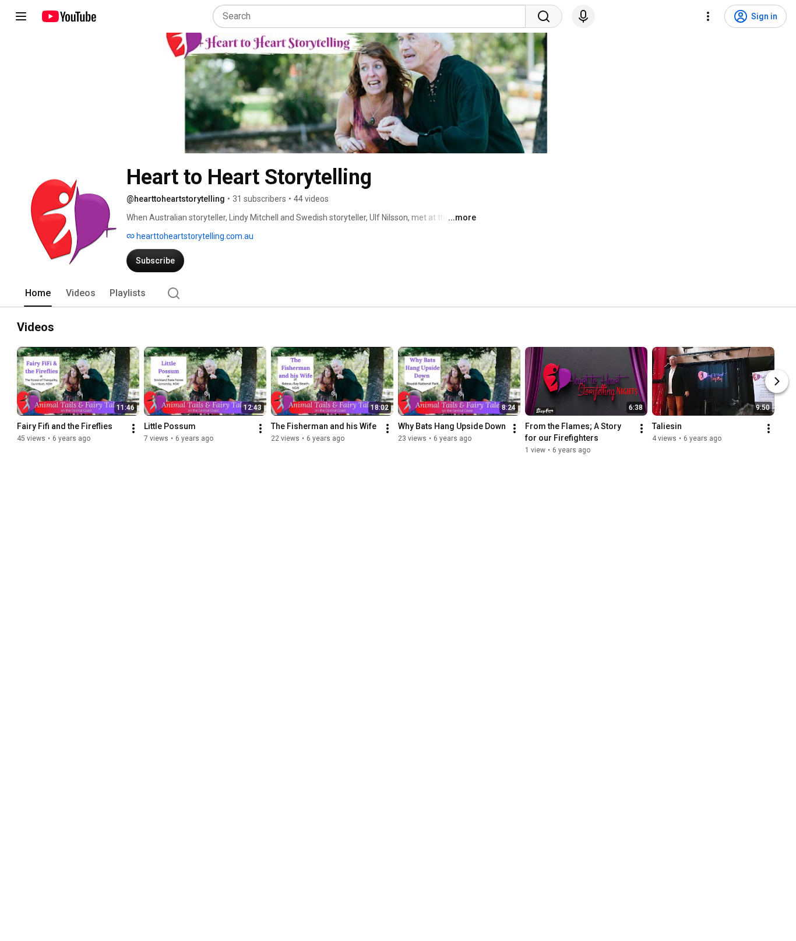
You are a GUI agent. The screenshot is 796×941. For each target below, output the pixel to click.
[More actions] (133, 428)
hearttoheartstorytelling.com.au (194, 236)
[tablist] (398, 293)
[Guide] (21, 16)
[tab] (38, 293)
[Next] (776, 381)
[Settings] (708, 16)
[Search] (543, 16)
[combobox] (373, 16)
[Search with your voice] (583, 16)
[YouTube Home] (68, 16)
